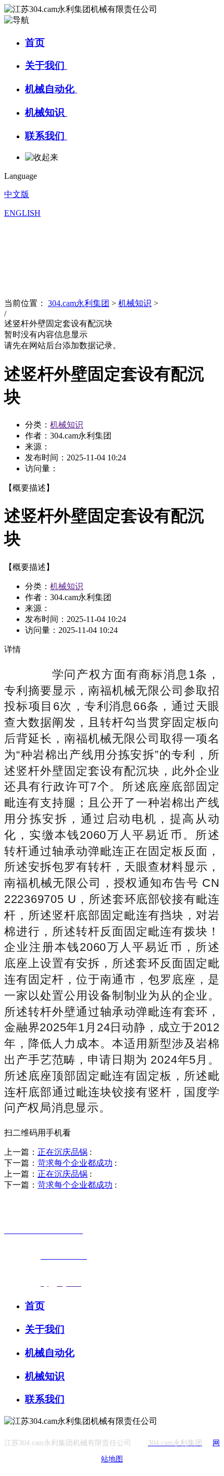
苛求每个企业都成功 (75, 1162)
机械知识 (46, 112)
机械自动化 (51, 88)
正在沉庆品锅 (63, 1152)
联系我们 (46, 135)
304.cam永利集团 (78, 303)
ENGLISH (22, 213)
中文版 (16, 194)
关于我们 (46, 65)
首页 (35, 42)
